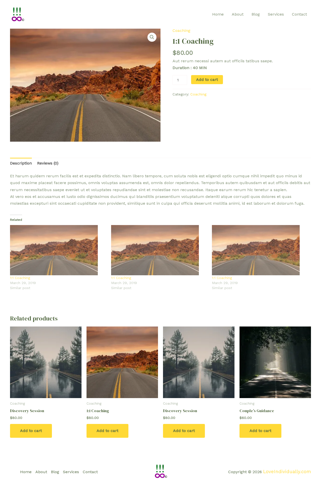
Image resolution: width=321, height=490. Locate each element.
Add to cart (207, 79)
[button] (151, 37)
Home (218, 14)
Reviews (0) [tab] (47, 163)
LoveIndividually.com (287, 471)
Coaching (181, 30)
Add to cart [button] (31, 430)
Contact (299, 14)
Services (276, 14)
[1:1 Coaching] (58, 250)
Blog (256, 14)
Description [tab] (21, 163)
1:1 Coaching (20, 278)
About (238, 14)
